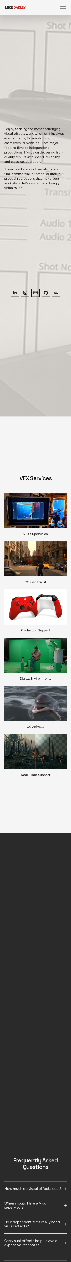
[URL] (56, 293)
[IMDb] (35, 293)
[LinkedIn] (15, 293)
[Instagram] (25, 293)
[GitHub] (46, 293)
